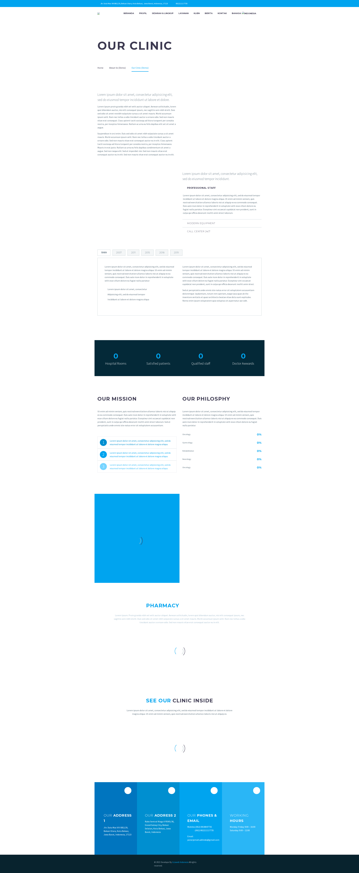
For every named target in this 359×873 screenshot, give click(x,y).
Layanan (184, 13)
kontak (222, 13)
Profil (143, 13)
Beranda (129, 13)
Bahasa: (237, 13)
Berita (209, 13)
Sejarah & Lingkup (162, 13)
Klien (197, 13)
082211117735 (181, 3)
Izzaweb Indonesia (180, 862)
